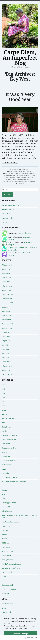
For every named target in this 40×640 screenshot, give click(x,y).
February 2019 (7, 278)
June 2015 (5, 349)
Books (4, 423)
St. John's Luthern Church (11, 564)
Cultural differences (9, 435)
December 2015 (7, 324)
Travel (4, 577)
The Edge (8, 179)
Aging (11, 171)
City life (4, 431)
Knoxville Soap (8, 177)
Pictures (5, 530)
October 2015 (6, 332)
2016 (3, 389)
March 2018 (6, 282)
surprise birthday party (27, 177)
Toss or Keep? (7, 572)
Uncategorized (7, 585)
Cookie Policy (22, 628)
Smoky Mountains (8, 560)
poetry (4, 539)
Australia (5, 414)
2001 (3, 385)
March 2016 (6, 311)
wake (30, 179)
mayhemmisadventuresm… (18, 248)
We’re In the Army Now (10, 205)
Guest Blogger (7, 473)
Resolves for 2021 (8, 210)
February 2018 (7, 286)
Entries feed (6, 612)
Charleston (32, 173)
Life (3, 498)
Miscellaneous (17, 171)
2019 (3, 402)
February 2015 (7, 366)
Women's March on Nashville (26, 181)
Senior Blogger (27, 171)
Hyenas (4, 490)
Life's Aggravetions (9, 503)
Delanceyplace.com (9, 439)
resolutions (6, 547)
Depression (6, 444)
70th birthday (9, 173)
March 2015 (6, 362)
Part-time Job (6, 526)
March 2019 (6, 273)
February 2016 (7, 316)
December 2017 (7, 294)
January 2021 (6, 269)
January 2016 (6, 320)
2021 (3, 406)
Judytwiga (15, 169)
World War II (6, 593)
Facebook (26, 175)
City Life (5, 222)
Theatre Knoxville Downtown (20, 179)
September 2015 (8, 337)
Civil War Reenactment (9, 175)
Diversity (5, 452)
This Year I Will (7, 218)
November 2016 (7, 303)
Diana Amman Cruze (9, 448)
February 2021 (7, 265)
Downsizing (6, 456)
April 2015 (5, 358)
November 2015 (7, 328)
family (4, 469)
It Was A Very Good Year (20, 97)
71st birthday (17, 173)
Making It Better (8, 507)
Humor (4, 486)
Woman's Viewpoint (9, 589)
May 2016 (5, 307)
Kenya (4, 494)
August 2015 (6, 341)
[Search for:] (20, 189)
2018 (3, 397)
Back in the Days (8, 418)
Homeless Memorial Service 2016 (14, 482)
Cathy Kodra (6, 427)
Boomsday (25, 173)
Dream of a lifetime (9, 461)
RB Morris (5, 543)
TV (3, 581)
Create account (7, 604)
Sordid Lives (16, 177)
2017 (3, 393)
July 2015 (5, 345)
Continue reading (10, 162)
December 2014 (7, 374)
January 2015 (6, 370)
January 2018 (6, 290)
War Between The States (10, 181)
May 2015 (5, 353)
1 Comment (21, 184)
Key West (32, 175)
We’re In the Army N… (26, 233)
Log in (4, 608)
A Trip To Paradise (8, 214)
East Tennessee (7, 465)
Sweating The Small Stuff (11, 568)
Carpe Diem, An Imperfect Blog (20, 57)
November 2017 (7, 299)
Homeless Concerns (9, 477)
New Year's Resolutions (10, 522)
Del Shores (20, 175)
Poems (4, 534)
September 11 (7, 555)
